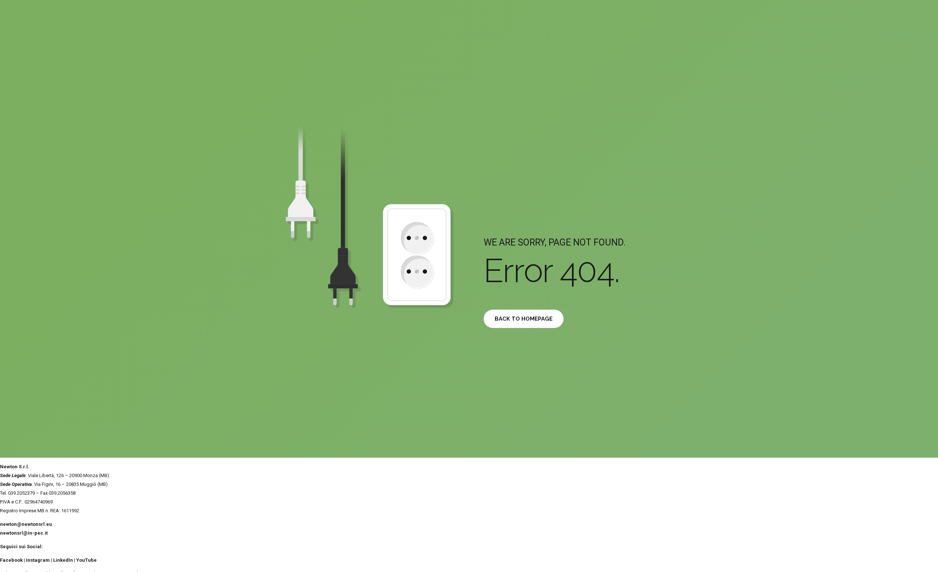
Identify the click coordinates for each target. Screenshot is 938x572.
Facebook (11, 560)
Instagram (38, 560)
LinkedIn (63, 560)
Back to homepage (524, 318)
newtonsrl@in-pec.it (24, 533)
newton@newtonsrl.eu (26, 524)
